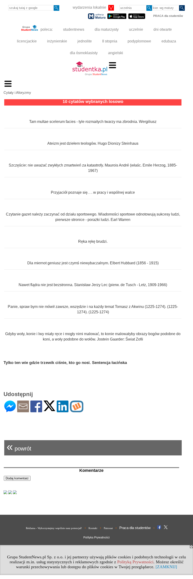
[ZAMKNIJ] (166, 566)
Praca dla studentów (135, 528)
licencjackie (27, 41)
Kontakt (92, 528)
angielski (115, 53)
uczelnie (136, 29)
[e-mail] (23, 410)
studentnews (73, 29)
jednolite (84, 41)
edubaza (168, 41)
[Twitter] (49, 409)
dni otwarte (162, 29)
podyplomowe (139, 41)
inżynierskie (57, 41)
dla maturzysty (107, 29)
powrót (19, 446)
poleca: (46, 29)
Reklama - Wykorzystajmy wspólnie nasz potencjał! (54, 528)
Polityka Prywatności (96, 537)
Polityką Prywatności (135, 562)
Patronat (108, 528)
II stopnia (109, 41)
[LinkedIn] (62, 410)
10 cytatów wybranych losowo (93, 101)
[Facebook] (36, 410)
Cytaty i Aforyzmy (17, 93)
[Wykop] (76, 410)
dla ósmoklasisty (84, 53)
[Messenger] (10, 410)
